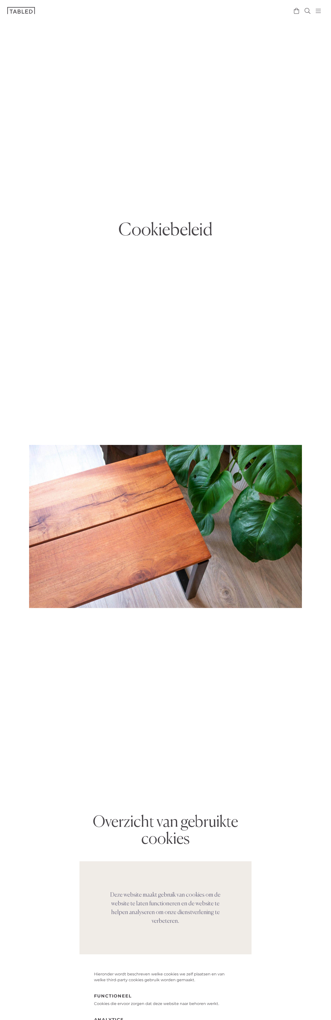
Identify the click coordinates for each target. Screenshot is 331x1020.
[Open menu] (318, 11)
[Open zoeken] (307, 11)
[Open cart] (296, 11)
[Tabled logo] (21, 11)
